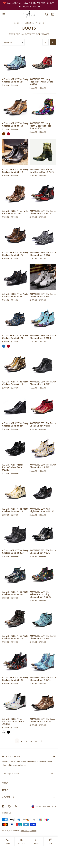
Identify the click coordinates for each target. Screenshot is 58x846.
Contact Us (6, 813)
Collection (29, 23)
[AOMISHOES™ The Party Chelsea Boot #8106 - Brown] (3, 134)
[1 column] (45, 42)
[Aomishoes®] (29, 14)
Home (16, 23)
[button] (53, 14)
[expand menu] (3, 14)
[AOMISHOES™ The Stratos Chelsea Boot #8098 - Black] (8, 732)
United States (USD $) (44, 806)
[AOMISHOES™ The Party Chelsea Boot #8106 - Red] (8, 134)
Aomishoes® (14, 831)
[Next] (41, 740)
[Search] (47, 14)
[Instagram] (9, 806)
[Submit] (52, 773)
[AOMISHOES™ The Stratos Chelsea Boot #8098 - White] (3, 732)
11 (36, 741)
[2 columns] (53, 42)
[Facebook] (3, 806)
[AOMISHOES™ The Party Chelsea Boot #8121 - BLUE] (3, 346)
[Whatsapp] (16, 806)
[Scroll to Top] (53, 831)
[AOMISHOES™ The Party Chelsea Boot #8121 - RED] (8, 346)
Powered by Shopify (29, 831)
